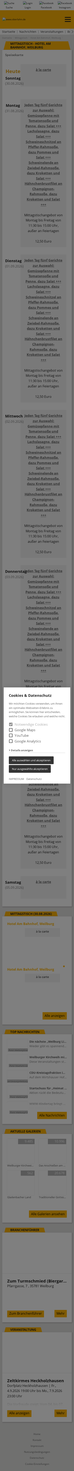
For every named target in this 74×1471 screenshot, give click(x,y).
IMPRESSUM (16, 779)
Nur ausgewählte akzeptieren (30, 769)
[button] (11, 730)
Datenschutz (34, 779)
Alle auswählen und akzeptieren (31, 760)
